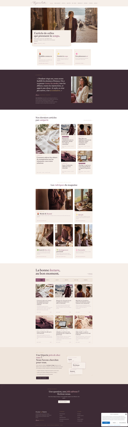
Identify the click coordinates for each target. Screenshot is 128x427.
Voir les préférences (122, 422)
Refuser (114, 422)
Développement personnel (64, 419)
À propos (91, 3)
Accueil (51, 3)
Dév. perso (74, 3)
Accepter (106, 422)
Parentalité (80, 3)
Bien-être (69, 3)
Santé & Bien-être (63, 417)
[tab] (40, 280)
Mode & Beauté (57, 3)
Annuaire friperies (80, 415)
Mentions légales (80, 419)
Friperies (86, 3)
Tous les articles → (88, 120)
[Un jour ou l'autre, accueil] (39, 3)
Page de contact (64, 401)
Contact (95, 3)
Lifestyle (64, 3)
